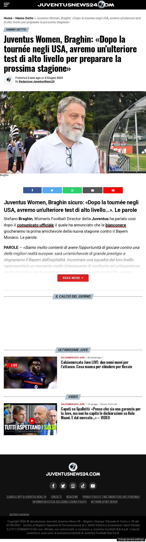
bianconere (116, 225)
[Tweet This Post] (52, 190)
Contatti (56, 497)
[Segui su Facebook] (53, 486)
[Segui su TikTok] (83, 486)
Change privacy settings (131, 539)
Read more (71, 278)
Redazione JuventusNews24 (36, 81)
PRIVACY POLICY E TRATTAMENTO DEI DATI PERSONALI (111, 497)
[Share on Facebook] (33, 190)
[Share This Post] (73, 190)
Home (8, 18)
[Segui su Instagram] (73, 486)
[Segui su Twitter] (63, 486)
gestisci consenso (19, 514)
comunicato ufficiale (35, 225)
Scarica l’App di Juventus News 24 (26, 497)
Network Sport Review (104, 502)
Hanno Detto (24, 18)
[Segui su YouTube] (93, 486)
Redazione (72, 497)
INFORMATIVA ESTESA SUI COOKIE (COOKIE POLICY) (59, 502)
